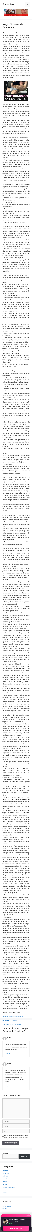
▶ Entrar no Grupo (16, 1228)
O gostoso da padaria (9, 1020)
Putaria (4, 1184)
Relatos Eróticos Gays (9, 1187)
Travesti (4, 1193)
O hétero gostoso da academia (12, 1016)
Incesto (4, 1181)
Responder (8, 1053)
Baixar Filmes (6, 1206)
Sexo (4, 1190)
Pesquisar (5, 1153)
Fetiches (5, 1176)
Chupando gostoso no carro (11, 1024)
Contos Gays (8, 4)
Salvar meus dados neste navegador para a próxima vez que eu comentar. (16, 1136)
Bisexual (5, 1170)
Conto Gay (5, 1173)
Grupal (4, 1179)
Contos (4, 1208)
